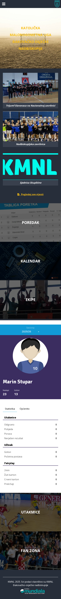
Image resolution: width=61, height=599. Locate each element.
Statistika (10, 408)
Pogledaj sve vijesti (31, 194)
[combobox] (30, 331)
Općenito (25, 408)
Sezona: (30, 327)
